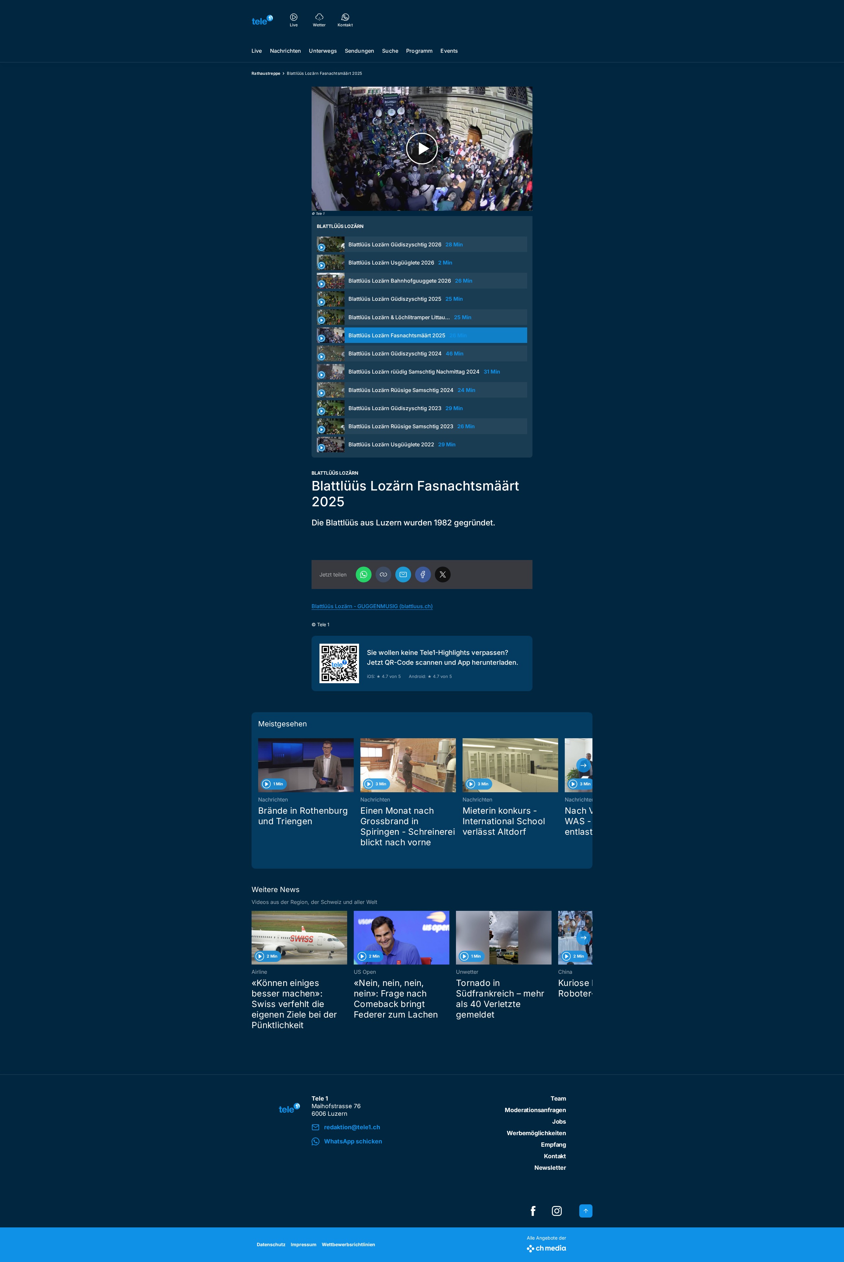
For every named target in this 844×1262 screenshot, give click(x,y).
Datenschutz (271, 1244)
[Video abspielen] (422, 149)
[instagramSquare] (556, 1211)
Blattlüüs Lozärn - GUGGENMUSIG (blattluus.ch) (372, 606)
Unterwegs (323, 50)
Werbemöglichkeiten (536, 1133)
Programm (419, 50)
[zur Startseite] (262, 20)
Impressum (303, 1244)
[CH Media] (546, 1247)
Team (558, 1098)
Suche (390, 50)
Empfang (553, 1144)
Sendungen (359, 50)
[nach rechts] (583, 765)
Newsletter (550, 1167)
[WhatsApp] (364, 574)
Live (257, 50)
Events (449, 50)
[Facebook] (423, 574)
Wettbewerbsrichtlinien (348, 1244)
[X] (443, 574)
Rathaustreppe (266, 73)
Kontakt (555, 1156)
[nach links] (260, 765)
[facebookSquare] (533, 1211)
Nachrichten (285, 50)
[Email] (403, 574)
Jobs (559, 1121)
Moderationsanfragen (535, 1110)
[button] (383, 574)
